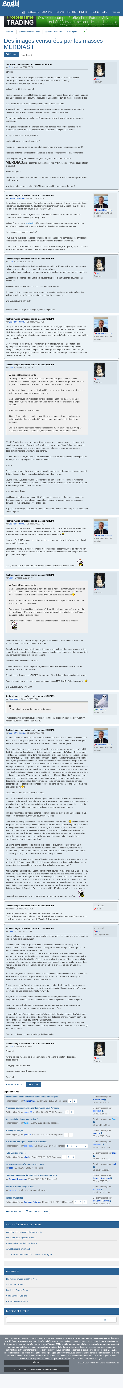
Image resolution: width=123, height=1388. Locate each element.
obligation (30, 223)
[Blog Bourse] (11, 4)
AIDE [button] (104, 12)
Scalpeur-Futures (32, 1202)
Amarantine (29, 1101)
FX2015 (12, 1190)
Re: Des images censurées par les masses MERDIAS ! (31, 196)
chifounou (28, 1146)
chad (26, 1157)
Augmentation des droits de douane (21, 1243)
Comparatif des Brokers (16, 1296)
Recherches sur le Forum (17, 1301)
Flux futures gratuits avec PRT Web (21, 1279)
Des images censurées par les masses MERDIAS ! (53, 44)
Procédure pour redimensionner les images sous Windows (32, 1108)
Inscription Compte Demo (17, 1290)
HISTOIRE (71, 12)
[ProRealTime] (61, 20)
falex (26, 1123)
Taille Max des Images (16, 1153)
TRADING (95, 12)
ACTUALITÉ (33, 12)
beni (11, 1168)
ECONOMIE (47, 12)
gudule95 (28, 1112)
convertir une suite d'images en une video (25, 1164)
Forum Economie (54, 32)
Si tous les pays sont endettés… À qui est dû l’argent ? (29, 1254)
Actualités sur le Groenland (18, 1249)
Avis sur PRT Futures (15, 1284)
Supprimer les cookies (38, 1211)
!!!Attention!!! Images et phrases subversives (26, 1142)
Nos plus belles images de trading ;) (22, 1119)
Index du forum (14, 1211)
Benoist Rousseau (17, 1179)
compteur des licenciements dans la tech (24, 1232)
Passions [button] (116, 12)
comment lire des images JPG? (20, 1187)
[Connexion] (84, 31)
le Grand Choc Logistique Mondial (21, 1238)
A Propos (36, 1362)
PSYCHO (83, 12)
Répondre (12, 54)
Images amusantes (14, 1198)
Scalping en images (14, 1130)
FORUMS (60, 12)
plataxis (27, 1135)
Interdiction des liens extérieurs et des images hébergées (32, 1097)
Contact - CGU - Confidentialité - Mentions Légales (36, 1369)
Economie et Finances (30, 32)
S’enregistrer (72, 32)
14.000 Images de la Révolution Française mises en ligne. (32, 1175)
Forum (11, 32)
